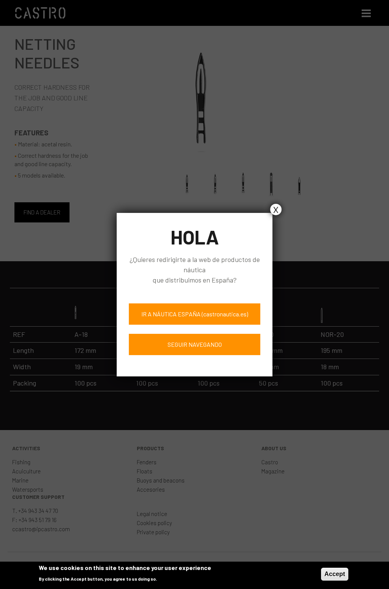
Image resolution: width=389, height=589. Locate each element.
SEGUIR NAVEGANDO (195, 344)
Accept (334, 574)
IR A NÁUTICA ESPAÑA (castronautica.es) (194, 314)
